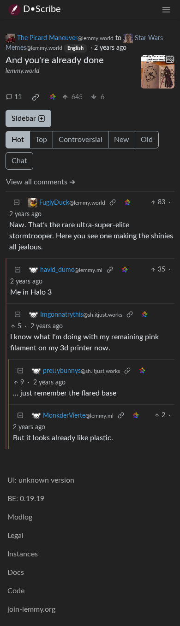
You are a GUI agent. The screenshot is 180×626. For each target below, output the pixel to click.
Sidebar (24, 118)
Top (41, 139)
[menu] (166, 9)
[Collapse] (16, 202)
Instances (22, 554)
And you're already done (55, 60)
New (121, 139)
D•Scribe (42, 9)
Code (15, 591)
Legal (15, 535)
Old (147, 139)
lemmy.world (22, 71)
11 (18, 97)
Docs (15, 572)
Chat (19, 161)
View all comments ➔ (40, 182)
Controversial (80, 139)
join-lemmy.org (31, 609)
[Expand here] (158, 72)
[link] (35, 97)
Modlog (19, 517)
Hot (18, 139)
